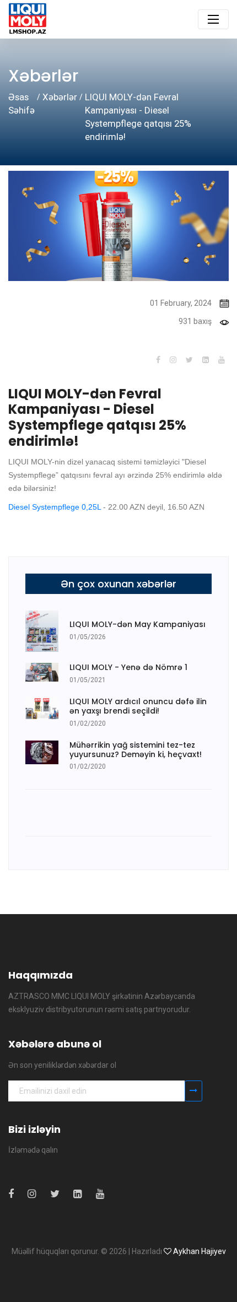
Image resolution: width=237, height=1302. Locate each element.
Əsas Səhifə (21, 103)
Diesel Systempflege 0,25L (54, 507)
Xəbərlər (59, 96)
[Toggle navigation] (213, 19)
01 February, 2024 (181, 303)
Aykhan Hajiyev (199, 1251)
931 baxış (195, 321)
